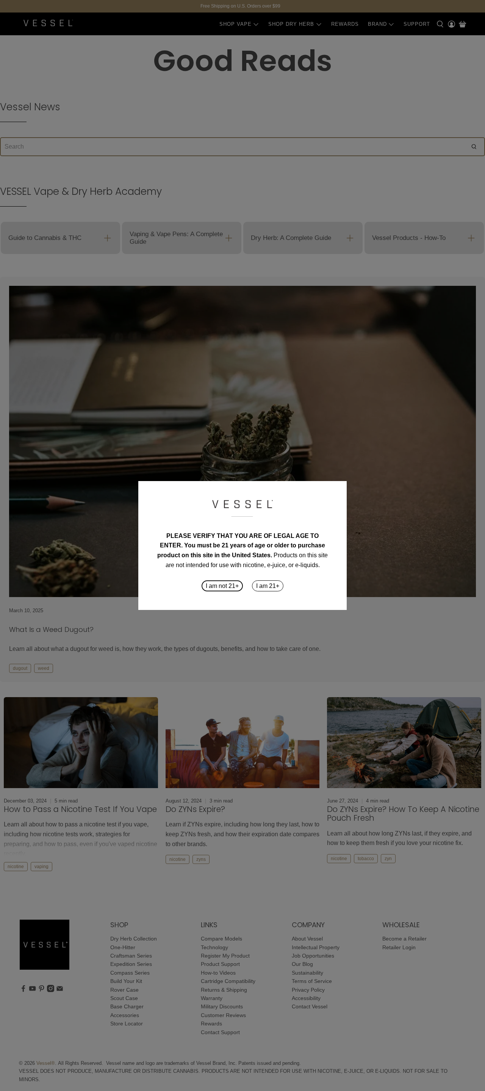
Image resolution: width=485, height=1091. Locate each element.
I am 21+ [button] (267, 586)
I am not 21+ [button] (222, 586)
